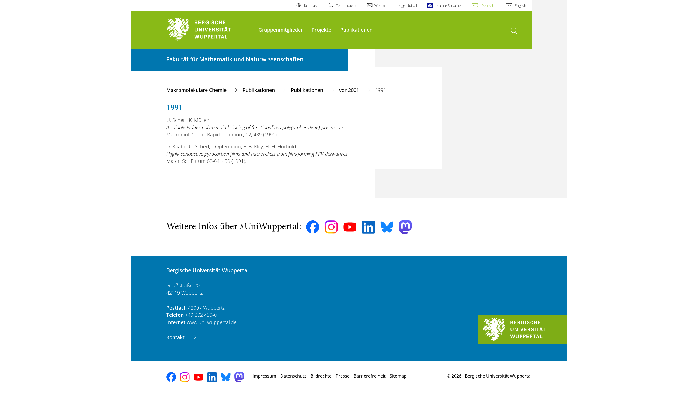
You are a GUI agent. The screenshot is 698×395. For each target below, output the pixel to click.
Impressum (264, 376)
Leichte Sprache (448, 5)
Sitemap (398, 376)
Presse (343, 376)
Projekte (321, 29)
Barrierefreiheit (370, 376)
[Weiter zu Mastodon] (405, 227)
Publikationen (356, 29)
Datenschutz (293, 376)
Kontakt (176, 337)
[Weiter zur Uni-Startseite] (209, 30)
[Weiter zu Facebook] (312, 227)
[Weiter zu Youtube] (349, 227)
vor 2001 (349, 90)
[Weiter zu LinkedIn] (368, 227)
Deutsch (487, 5)
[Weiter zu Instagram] (331, 227)
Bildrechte (321, 376)
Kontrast (310, 5)
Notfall (412, 5)
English (520, 5)
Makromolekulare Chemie (197, 90)
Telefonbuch (346, 5)
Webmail (381, 5)
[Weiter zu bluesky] (386, 227)
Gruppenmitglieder (280, 29)
